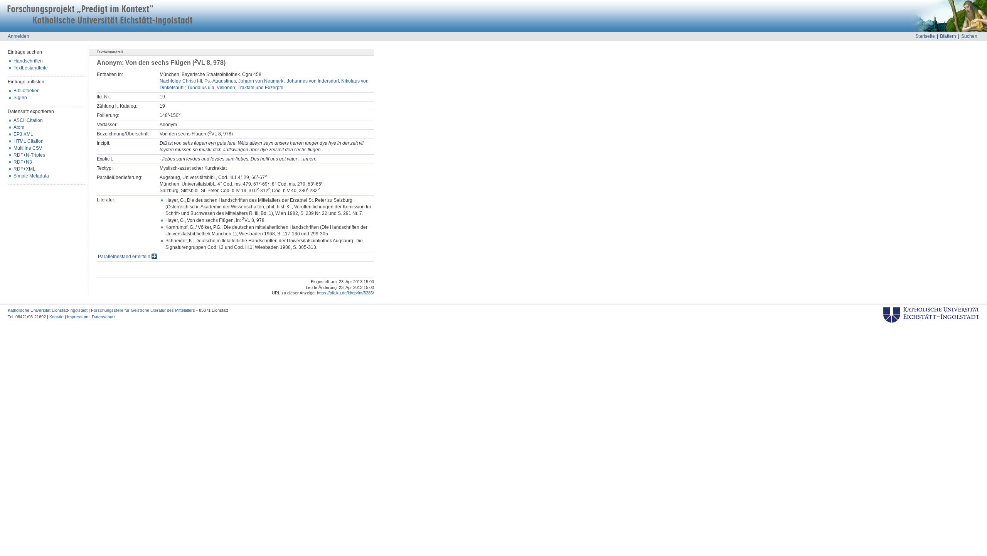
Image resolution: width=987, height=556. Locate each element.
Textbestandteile (30, 68)
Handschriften (28, 61)
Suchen (969, 36)
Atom (18, 127)
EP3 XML (23, 134)
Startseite (925, 36)
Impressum (77, 316)
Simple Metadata (31, 176)
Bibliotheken (26, 90)
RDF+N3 (22, 162)
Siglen (20, 97)
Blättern (948, 36)
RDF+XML (24, 169)
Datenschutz (104, 316)
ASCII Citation (28, 120)
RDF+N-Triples (29, 155)
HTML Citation (28, 141)
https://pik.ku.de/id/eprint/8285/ (345, 293)
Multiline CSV (27, 148)
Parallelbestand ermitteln (125, 256)
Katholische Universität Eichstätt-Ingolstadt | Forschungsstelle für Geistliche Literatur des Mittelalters (101, 310)
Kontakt (56, 316)
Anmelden (18, 36)
